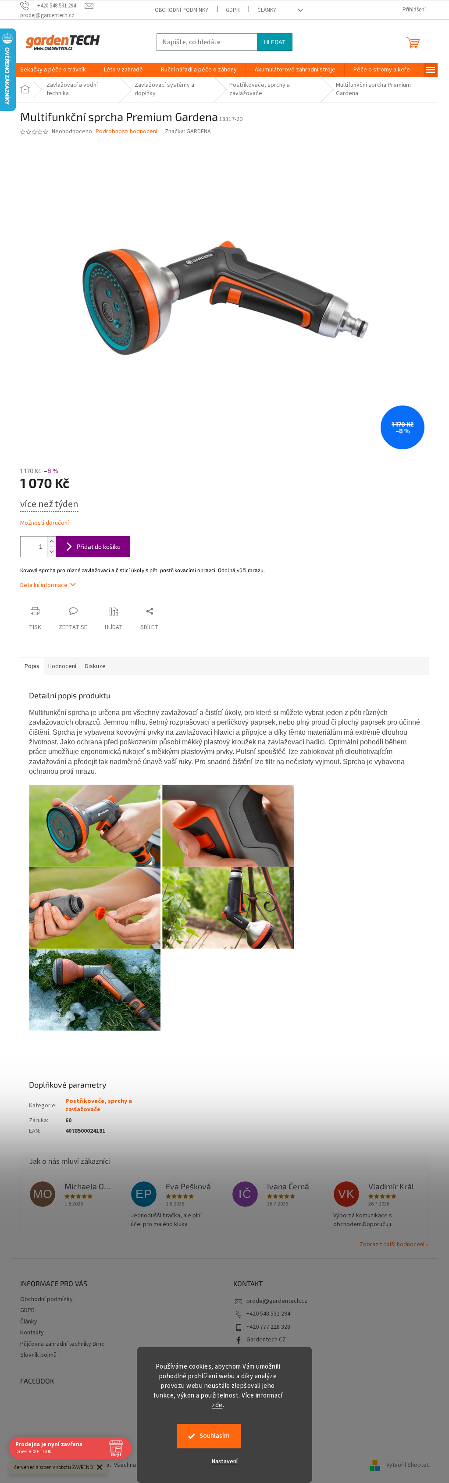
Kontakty (32, 1332)
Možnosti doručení (44, 523)
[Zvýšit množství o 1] (51, 542)
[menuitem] (53, 70)
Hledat (274, 42)
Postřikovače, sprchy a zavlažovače (98, 1105)
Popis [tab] (32, 666)
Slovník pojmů (38, 1355)
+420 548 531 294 (268, 1313)
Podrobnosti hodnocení (126, 132)
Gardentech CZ (266, 1339)
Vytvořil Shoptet (407, 1465)
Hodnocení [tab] (62, 666)
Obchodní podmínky (181, 10)
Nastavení (225, 1461)
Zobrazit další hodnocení (392, 1244)
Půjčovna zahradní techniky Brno (62, 1344)
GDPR (233, 10)
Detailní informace (44, 585)
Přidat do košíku (99, 546)
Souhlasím (215, 1435)
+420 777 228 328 (268, 1327)
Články (266, 10)
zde (217, 1405)
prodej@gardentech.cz (276, 1301)
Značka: (188, 131)
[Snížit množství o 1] (51, 552)
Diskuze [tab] (95, 666)
